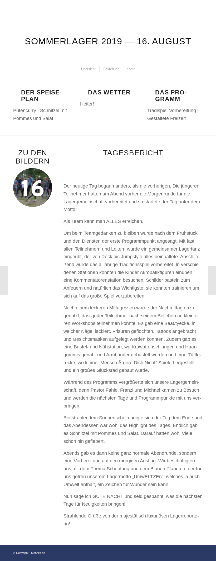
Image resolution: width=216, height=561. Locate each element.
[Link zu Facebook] (191, 552)
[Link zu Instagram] (199, 552)
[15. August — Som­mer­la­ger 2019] (4, 280)
